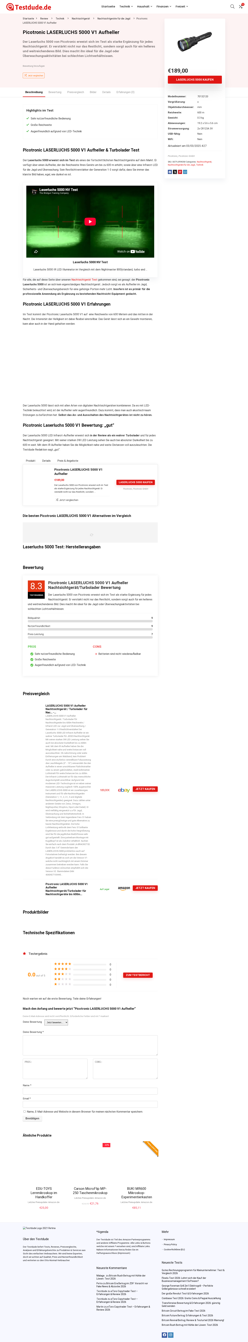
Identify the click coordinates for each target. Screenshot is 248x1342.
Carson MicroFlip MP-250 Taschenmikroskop (90, 1191)
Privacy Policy (170, 1244)
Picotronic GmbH (186, 156)
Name (27, 1085)
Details (106, 92)
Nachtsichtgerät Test (84, 279)
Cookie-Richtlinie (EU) (174, 1249)
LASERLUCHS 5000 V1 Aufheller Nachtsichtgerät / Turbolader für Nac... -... (67, 709)
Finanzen (163, 6)
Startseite (108, 6)
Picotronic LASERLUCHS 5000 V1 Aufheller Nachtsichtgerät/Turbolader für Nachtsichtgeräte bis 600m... (67, 889)
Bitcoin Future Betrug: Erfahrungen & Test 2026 (187, 1315)
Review (44, 18)
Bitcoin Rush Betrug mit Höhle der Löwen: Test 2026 (190, 1325)
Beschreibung (34, 92)
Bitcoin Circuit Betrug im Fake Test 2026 (183, 1310)
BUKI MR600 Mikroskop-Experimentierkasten (136, 1193)
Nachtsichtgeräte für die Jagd (114, 18)
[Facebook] (164, 1335)
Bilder (93, 92)
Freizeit (180, 6)
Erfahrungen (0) (125, 92)
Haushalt (143, 6)
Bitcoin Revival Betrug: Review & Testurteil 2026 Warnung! (193, 1320)
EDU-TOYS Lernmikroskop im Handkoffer (44, 1193)
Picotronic (172, 156)
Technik (124, 6)
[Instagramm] (170, 1335)
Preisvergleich (75, 92)
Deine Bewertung (32, 1021)
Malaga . (101, 1275)
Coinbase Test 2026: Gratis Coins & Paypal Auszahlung (191, 1298)
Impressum (169, 1239)
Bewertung (54, 92)
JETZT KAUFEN (145, 789)
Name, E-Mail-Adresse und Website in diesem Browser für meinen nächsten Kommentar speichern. (85, 1111)
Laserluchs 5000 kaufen (195, 79)
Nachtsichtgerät (81, 18)
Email (27, 1098)
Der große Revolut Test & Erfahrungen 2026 (185, 1293)
